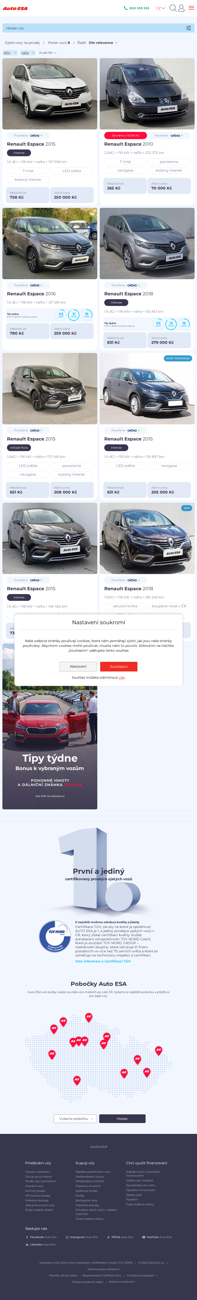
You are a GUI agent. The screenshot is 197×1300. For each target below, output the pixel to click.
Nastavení (78, 666)
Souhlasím (119, 666)
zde (122, 677)
